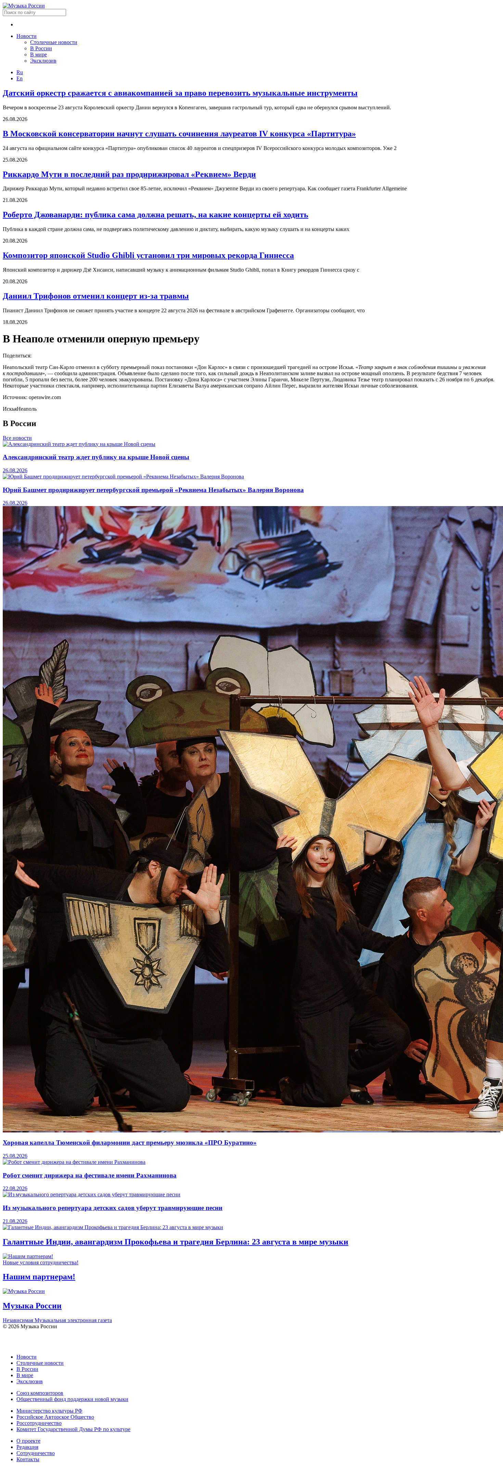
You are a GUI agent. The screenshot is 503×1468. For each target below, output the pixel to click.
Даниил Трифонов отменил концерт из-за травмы (96, 295)
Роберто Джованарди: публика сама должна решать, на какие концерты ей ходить (155, 214)
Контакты (27, 1459)
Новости (26, 36)
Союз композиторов (39, 1393)
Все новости (17, 438)
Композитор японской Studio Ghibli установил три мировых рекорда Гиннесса (148, 255)
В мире (38, 54)
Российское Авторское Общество (55, 1417)
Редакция (27, 1447)
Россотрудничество (39, 1423)
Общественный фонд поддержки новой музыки (72, 1399)
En (19, 78)
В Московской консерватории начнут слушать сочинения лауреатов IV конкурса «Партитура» (179, 133)
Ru (19, 72)
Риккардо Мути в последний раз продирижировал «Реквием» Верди (129, 174)
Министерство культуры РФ (49, 1411)
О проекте (28, 1441)
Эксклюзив (43, 61)
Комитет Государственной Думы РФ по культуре (73, 1429)
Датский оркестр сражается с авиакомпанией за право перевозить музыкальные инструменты (180, 93)
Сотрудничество (35, 1453)
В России (41, 48)
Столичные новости (53, 42)
